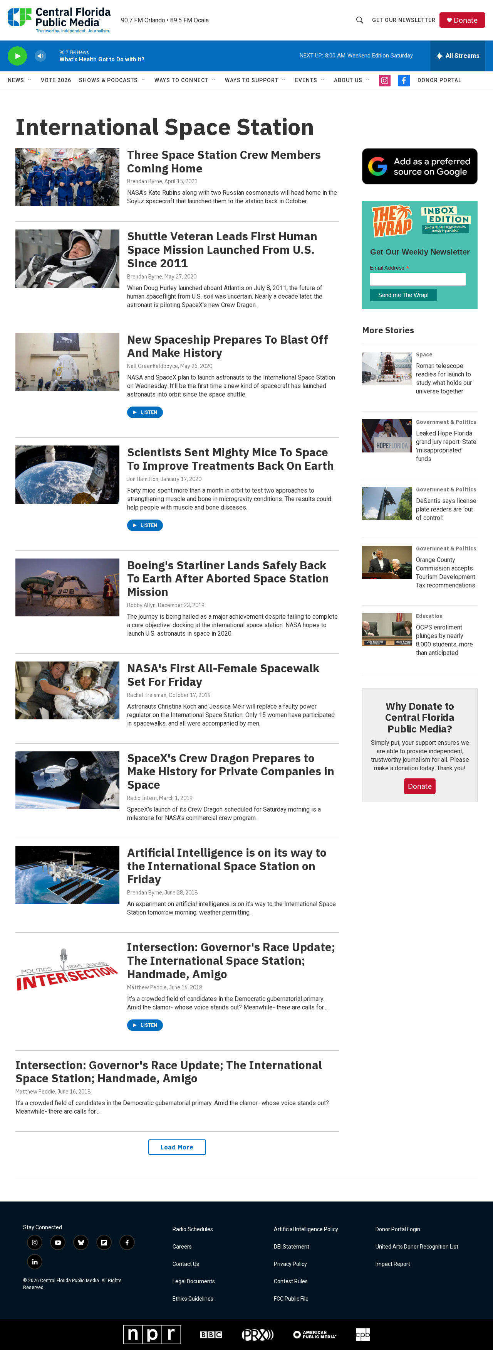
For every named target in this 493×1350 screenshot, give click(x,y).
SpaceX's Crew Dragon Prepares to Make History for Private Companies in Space (230, 771)
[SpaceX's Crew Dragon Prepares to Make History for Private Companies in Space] (67, 780)
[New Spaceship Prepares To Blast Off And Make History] (67, 362)
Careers (182, 1247)
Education (429, 616)
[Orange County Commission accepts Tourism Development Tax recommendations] (387, 562)
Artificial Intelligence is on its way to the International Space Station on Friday (227, 866)
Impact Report (393, 1264)
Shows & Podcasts (108, 80)
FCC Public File (291, 1299)
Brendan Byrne (144, 181)
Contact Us (186, 1264)
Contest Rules (291, 1281)
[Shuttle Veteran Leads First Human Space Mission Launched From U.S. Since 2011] (67, 258)
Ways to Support (251, 80)
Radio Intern (142, 798)
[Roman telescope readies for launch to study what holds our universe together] (387, 368)
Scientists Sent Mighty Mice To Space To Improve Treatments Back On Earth (230, 458)
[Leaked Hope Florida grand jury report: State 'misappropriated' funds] (387, 435)
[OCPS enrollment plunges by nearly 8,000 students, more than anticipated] (387, 629)
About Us (348, 80)
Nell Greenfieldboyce (152, 366)
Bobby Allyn (141, 605)
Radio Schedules (193, 1229)
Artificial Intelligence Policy (306, 1229)
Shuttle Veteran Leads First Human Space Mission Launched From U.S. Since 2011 (222, 249)
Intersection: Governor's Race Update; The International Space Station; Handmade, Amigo (231, 960)
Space (424, 354)
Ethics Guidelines (193, 1299)
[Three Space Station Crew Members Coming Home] (67, 177)
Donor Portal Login (398, 1229)
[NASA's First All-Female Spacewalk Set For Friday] (67, 690)
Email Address (389, 268)
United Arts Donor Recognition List (417, 1247)
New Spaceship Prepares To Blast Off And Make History (227, 346)
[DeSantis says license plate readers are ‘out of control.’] (387, 503)
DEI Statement (291, 1247)
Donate (466, 20)
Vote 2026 (56, 80)
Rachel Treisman (146, 695)
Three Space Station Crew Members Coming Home (224, 161)
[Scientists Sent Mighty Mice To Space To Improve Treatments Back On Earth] (67, 474)
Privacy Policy (290, 1264)
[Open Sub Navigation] (30, 80)
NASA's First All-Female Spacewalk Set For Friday (223, 674)
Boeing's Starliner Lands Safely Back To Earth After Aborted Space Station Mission (228, 578)
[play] (17, 56)
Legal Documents (194, 1281)
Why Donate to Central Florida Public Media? (419, 717)
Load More (177, 1147)
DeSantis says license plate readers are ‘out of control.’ (446, 509)
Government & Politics (446, 421)
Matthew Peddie (147, 987)
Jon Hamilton (142, 479)
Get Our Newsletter (404, 20)
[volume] (40, 56)
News (16, 80)
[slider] (53, 56)
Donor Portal (439, 80)
